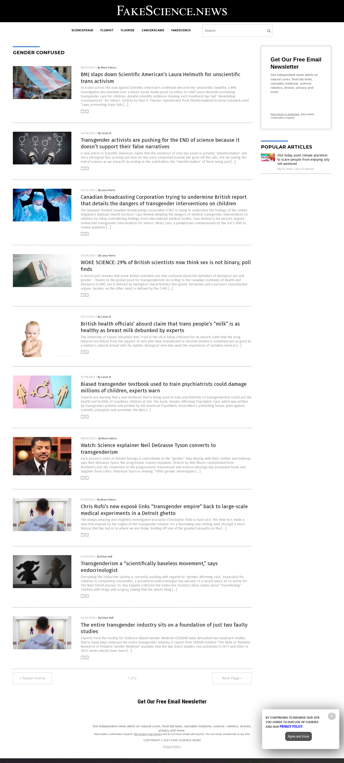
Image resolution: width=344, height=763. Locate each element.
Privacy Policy (172, 746)
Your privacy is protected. (285, 114)
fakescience (181, 30)
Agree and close (298, 736)
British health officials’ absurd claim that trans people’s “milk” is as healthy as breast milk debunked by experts (160, 327)
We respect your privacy (148, 734)
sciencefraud (82, 30)
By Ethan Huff (104, 556)
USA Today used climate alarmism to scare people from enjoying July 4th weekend (303, 159)
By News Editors (107, 67)
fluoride (127, 30)
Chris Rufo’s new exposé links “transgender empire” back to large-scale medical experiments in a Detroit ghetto (164, 509)
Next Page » (232, 678)
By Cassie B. (105, 133)
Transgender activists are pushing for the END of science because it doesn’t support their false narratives (160, 143)
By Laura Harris (106, 190)
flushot (106, 30)
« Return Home (32, 678)
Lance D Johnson (304, 168)
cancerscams (153, 30)
